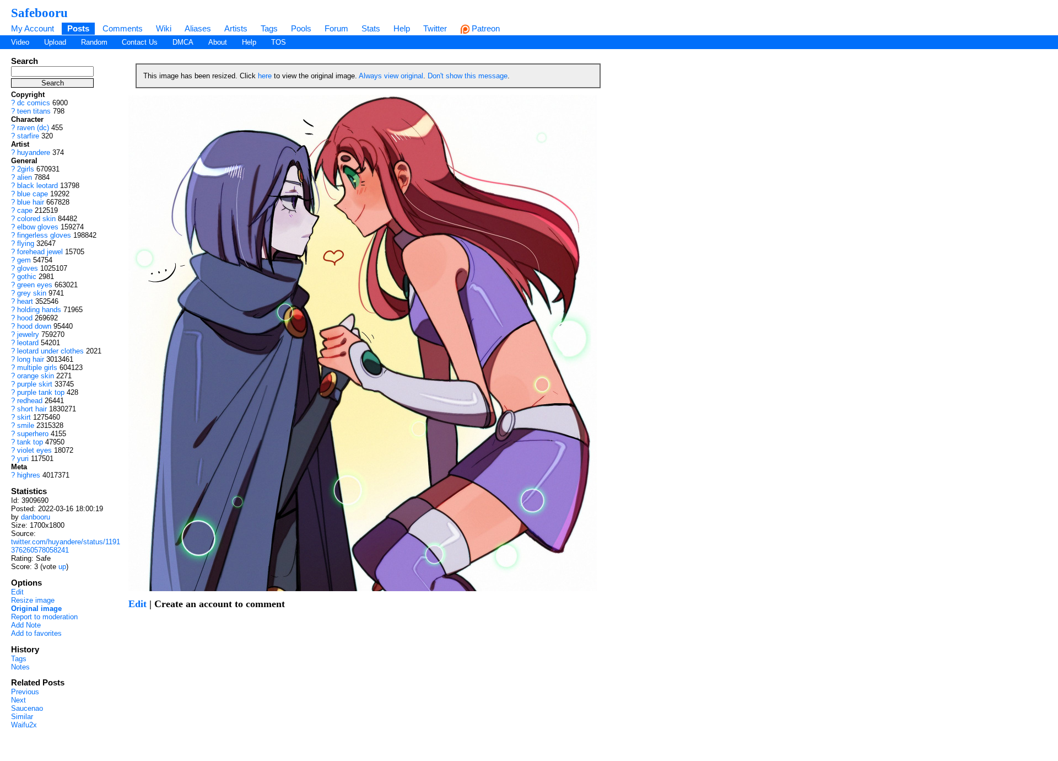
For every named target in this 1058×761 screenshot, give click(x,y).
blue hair (30, 202)
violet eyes (34, 450)
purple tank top (40, 392)
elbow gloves (37, 227)
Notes (20, 667)
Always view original (391, 76)
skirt (24, 417)
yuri (23, 458)
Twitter (435, 28)
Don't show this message (468, 76)
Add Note (26, 625)
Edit (17, 592)
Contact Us (140, 42)
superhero (32, 434)
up (62, 566)
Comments (122, 28)
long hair (30, 359)
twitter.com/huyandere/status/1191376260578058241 (65, 546)
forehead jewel (40, 252)
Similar (22, 716)
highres (28, 475)
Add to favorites (36, 633)
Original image (36, 608)
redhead (29, 400)
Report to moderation (44, 617)
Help (401, 28)
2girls (25, 169)
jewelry (28, 334)
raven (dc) (33, 128)
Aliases (198, 28)
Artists (235, 28)
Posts (78, 28)
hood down (34, 326)
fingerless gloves (44, 235)
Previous (25, 692)
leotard (28, 343)
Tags (269, 28)
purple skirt (34, 384)
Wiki (163, 28)
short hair (32, 409)
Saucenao (27, 708)
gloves (27, 268)
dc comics (33, 103)
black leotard (37, 185)
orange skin (35, 376)
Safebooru (39, 13)
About (217, 42)
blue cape (32, 194)
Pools (301, 28)
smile (25, 425)
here (265, 76)
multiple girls (37, 367)
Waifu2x (24, 725)
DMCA (182, 42)
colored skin (36, 219)
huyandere (33, 152)
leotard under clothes (50, 351)
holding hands (39, 310)
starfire (28, 136)
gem (24, 260)
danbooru (35, 517)
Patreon (484, 28)
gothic (26, 276)
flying (25, 243)
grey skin (31, 293)
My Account (32, 28)
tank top (30, 442)
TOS (278, 42)
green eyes (34, 285)
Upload (55, 42)
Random (94, 42)
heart (25, 301)
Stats (370, 28)
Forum (336, 28)
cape (25, 210)
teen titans (34, 111)
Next (18, 700)
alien (24, 177)
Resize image (33, 600)
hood (25, 318)
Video (20, 42)
